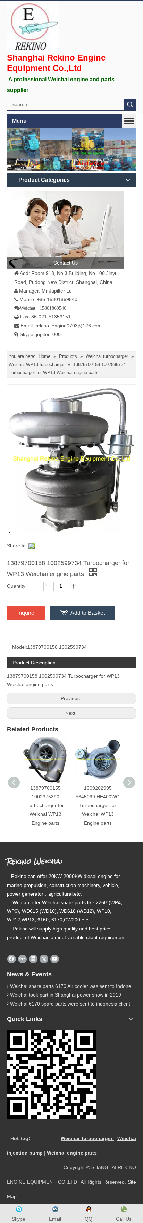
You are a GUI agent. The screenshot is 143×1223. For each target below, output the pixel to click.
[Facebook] (11, 958)
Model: (19, 647)
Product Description (34, 662)
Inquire (25, 613)
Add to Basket (87, 613)
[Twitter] (44, 958)
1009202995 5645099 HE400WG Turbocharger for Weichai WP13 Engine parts (98, 805)
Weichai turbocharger (86, 1138)
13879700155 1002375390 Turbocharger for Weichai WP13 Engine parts (45, 805)
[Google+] (22, 958)
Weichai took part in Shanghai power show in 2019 (65, 995)
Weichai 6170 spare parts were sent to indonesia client (70, 1004)
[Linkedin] (33, 958)
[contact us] (65, 230)
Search (130, 104)
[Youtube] (54, 958)
